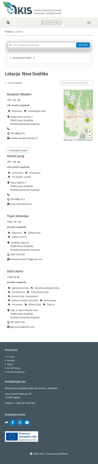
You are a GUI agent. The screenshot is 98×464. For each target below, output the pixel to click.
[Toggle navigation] (89, 22)
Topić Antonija (17, 216)
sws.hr (49, 458)
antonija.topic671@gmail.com (26, 259)
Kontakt (11, 360)
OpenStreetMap (80, 140)
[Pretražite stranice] (8, 22)
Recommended (75, 82)
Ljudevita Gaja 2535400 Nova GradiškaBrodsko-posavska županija (25, 246)
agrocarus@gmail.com (22, 326)
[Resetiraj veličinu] (59, 23)
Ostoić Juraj (15, 156)
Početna (9, 31)
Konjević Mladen (19, 94)
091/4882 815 (17, 133)
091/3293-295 (17, 322)
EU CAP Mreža (14, 368)
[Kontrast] (43, 23)
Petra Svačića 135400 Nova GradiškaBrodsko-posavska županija (25, 186)
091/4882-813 (17, 199)
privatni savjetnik (16, 226)
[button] (89, 131)
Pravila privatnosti (15, 372)
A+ (48, 22)
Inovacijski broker (23, 57)
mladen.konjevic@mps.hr (24, 138)
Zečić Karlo (15, 271)
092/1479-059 (17, 254)
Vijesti (10, 364)
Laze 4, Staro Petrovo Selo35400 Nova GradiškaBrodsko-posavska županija (25, 314)
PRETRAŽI (83, 45)
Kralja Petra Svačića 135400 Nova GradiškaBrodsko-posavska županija (25, 120)
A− (54, 22)
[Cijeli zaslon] (67, 93)
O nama (11, 356)
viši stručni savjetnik (18, 105)
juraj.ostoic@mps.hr (21, 203)
